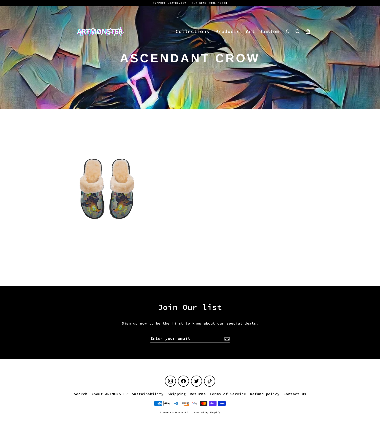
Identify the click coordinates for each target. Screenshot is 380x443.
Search (80, 394)
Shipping (177, 394)
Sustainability (148, 394)
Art (250, 31)
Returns (198, 394)
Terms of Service (228, 394)
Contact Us (295, 394)
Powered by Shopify (207, 412)
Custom (270, 31)
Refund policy (265, 394)
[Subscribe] (226, 338)
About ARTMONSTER (109, 394)
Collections (192, 31)
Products (227, 31)
